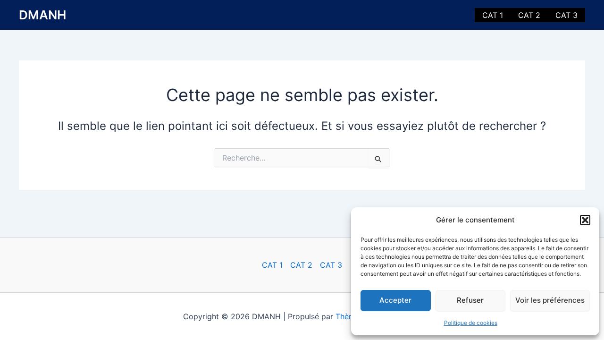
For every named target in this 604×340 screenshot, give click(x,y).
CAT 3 (566, 15)
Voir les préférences (550, 300)
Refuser (470, 300)
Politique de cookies (470, 322)
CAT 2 (529, 15)
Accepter (395, 300)
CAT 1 (492, 15)
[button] (585, 220)
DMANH (42, 15)
